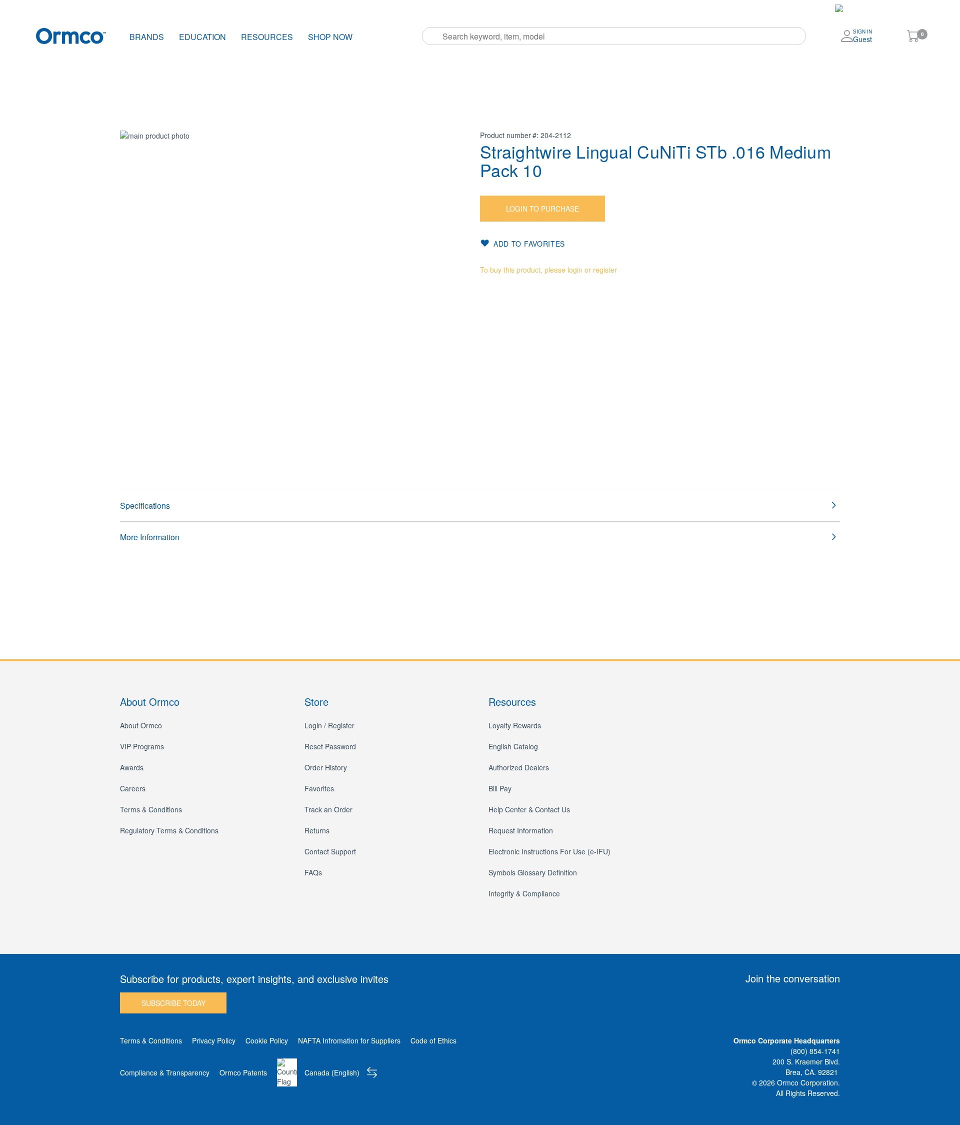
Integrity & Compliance (524, 893)
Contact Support (330, 851)
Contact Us (525, 8)
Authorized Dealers (518, 767)
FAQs (313, 872)
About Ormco (141, 725)
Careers (133, 788)
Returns (317, 830)
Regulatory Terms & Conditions (169, 830)
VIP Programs (142, 746)
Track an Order (328, 809)
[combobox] (614, 36)
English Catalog (513, 746)
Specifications (145, 505)
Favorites (438, 8)
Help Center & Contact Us (529, 809)
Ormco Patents (243, 1072)
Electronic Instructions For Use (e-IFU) (549, 851)
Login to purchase (542, 209)
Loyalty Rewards (514, 725)
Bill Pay (480, 8)
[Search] (433, 36)
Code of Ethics (433, 1040)
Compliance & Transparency (165, 1072)
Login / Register (329, 725)
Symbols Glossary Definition (532, 872)
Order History (386, 8)
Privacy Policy (214, 1040)
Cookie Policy (267, 1040)
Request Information (520, 830)
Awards (132, 767)
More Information (150, 537)
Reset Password (330, 746)
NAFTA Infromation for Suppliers (349, 1040)
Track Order (330, 8)
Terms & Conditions (151, 809)
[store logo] (71, 36)
